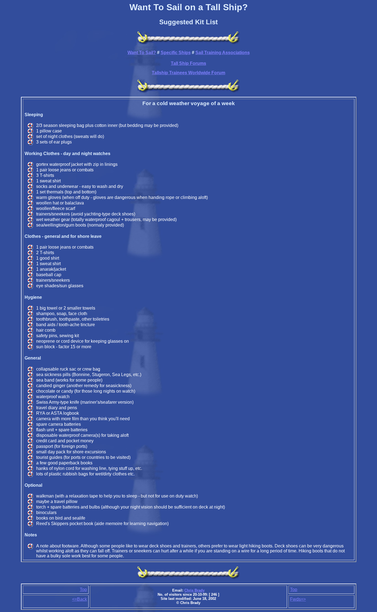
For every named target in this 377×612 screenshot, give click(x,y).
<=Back (79, 599)
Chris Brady (194, 590)
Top (83, 589)
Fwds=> (298, 599)
